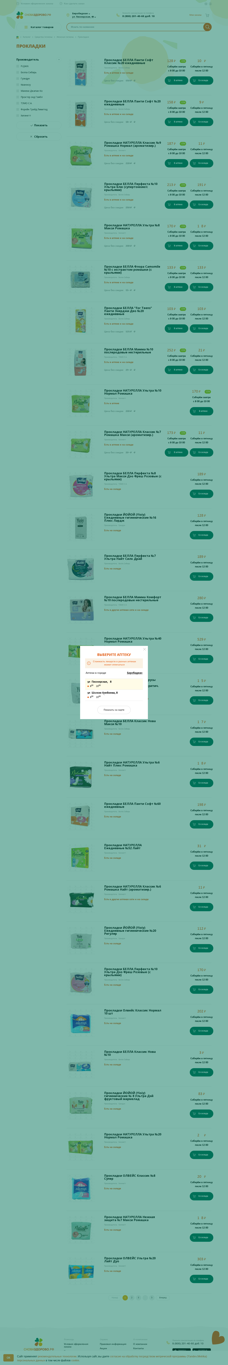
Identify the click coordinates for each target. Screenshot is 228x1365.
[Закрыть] (144, 649)
